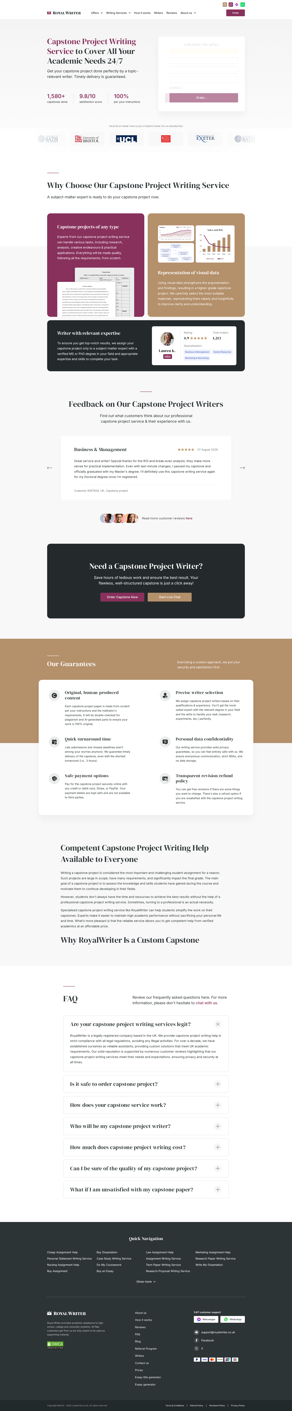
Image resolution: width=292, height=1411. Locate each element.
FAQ (137, 1334)
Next (242, 467)
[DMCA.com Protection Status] (55, 1345)
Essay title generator (148, 1377)
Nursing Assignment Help (63, 1264)
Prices (139, 1370)
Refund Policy (196, 1405)
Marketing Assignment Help (213, 1252)
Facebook (207, 1340)
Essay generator (145, 1384)
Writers (158, 13)
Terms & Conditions (174, 1405)
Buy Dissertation (107, 1252)
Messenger (209, 1319)
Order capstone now (122, 597)
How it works (142, 13)
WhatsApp (236, 1319)
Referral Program (146, 1348)
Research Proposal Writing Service (168, 1271)
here (189, 518)
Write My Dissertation (209, 1264)
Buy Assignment (57, 1271)
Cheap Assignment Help (62, 1252)
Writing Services (116, 13)
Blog (138, 1341)
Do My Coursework (109, 1264)
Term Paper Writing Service (163, 1264)
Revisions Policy (217, 1405)
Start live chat (169, 597)
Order (235, 12)
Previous (49, 467)
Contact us (142, 1363)
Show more (144, 1281)
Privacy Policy (238, 1405)
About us (186, 13)
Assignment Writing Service (163, 1258)
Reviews (171, 13)
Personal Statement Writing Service (69, 1258)
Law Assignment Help (160, 1252)
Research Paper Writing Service (216, 1258)
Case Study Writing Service (114, 1258)
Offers (95, 13)
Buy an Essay (105, 1271)
